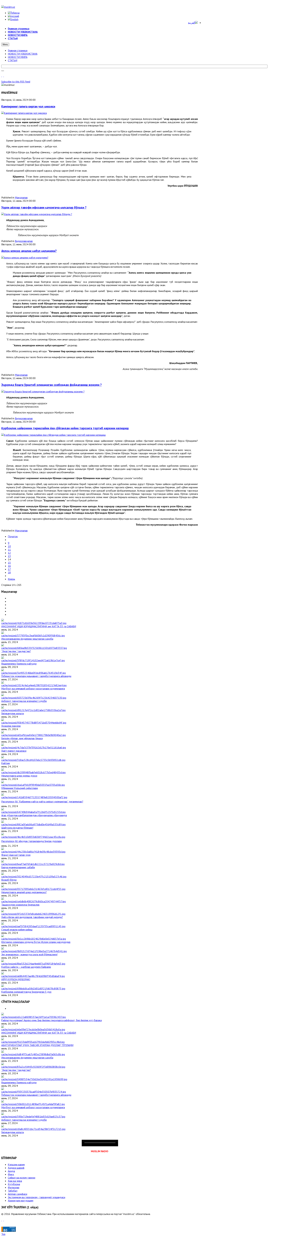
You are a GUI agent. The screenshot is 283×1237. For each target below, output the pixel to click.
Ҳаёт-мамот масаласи (13, 750)
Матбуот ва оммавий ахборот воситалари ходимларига (33, 688)
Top (3, 1234)
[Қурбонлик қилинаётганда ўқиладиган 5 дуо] (33, 988)
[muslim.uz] (8, 7)
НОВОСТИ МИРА (17, 57)
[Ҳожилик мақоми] (33, 722)
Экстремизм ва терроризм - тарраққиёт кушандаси (36, 1197)
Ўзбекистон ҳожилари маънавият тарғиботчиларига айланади (36, 676)
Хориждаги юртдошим (20, 1200)
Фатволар (13, 1187)
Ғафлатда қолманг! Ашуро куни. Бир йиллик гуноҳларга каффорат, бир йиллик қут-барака (51, 1020)
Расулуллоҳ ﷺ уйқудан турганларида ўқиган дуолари (31, 841)
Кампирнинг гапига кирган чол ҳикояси (28, 106)
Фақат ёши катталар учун (15, 854)
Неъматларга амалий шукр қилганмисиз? (24, 892)
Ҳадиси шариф (16, 1167)
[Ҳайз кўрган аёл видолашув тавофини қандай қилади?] (33, 913)
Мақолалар (21, 197)
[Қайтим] (33, 760)
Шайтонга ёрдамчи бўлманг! (17, 827)
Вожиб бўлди (9, 879)
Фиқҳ (11, 1174)
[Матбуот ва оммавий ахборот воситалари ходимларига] (33, 685)
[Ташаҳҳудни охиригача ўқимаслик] (33, 901)
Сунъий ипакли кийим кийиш (16, 929)
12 (9, 552)
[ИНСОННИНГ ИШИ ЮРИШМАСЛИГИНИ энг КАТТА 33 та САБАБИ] (33, 623)
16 (9, 565)
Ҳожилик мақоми (11, 725)
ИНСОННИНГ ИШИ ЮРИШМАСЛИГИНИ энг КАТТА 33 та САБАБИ (38, 626)
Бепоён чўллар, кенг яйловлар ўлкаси (22, 738)
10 (9, 546)
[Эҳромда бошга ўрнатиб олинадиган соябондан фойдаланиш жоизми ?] (43, 391)
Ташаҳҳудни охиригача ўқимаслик (20, 904)
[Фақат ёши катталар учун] (33, 851)
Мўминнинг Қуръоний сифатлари (19, 788)
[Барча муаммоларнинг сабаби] (33, 864)
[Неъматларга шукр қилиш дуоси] (33, 772)
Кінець (11, 579)
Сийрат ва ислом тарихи (21, 1177)
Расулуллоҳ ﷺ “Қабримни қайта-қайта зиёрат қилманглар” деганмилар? (42, 801)
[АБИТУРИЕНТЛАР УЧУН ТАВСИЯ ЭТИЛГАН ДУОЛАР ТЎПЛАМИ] (33, 1041)
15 (9, 562)
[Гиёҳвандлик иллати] (33, 710)
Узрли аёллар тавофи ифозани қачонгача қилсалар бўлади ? (43, 207)
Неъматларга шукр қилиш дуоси (19, 775)
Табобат (13, 1190)
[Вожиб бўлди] (33, 876)
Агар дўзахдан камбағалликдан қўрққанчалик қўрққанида (34, 815)
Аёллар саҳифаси (17, 1194)
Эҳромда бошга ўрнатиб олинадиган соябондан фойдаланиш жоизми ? (51, 385)
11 (9, 549)
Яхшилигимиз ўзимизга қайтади (19, 663)
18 (9, 572)
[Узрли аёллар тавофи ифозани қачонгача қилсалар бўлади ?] (36, 214)
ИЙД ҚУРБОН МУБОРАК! (15, 979)
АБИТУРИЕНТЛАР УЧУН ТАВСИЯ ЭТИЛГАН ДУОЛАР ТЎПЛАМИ (37, 1045)
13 (9, 556)
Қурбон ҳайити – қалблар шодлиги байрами (26, 966)
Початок (13, 536)
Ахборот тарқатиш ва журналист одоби (24, 701)
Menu (5, 44)
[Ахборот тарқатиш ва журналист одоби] (33, 697)
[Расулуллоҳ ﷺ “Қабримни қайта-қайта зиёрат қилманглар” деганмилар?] (34, 797)
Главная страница (17, 50)
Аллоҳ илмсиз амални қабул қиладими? (29, 251)
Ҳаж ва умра (15, 1180)
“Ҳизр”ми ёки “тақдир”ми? (16, 651)
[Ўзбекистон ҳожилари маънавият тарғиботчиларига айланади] (33, 672)
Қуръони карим (16, 1164)
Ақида (11, 1171)
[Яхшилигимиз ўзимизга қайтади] (33, 660)
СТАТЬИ (12, 60)
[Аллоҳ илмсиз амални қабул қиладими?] (24, 257)
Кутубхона (14, 1184)
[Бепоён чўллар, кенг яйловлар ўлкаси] (33, 735)
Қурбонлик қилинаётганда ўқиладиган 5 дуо (26, 991)
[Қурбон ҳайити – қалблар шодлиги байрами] (33, 963)
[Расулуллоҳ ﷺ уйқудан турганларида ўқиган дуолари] (33, 836)
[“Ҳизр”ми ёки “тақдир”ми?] (34, 648)
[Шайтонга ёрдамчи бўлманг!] (33, 824)
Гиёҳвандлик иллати (12, 713)
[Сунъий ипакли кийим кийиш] (33, 926)
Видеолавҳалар (24, 241)
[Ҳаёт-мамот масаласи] (33, 747)
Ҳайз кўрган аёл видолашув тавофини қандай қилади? (32, 917)
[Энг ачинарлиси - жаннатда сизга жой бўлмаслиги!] (34, 951)
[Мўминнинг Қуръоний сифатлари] (33, 784)
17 (9, 569)
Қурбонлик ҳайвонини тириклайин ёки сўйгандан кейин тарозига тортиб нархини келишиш (65, 428)
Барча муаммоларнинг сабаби (18, 867)
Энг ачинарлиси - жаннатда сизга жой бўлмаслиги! (29, 954)
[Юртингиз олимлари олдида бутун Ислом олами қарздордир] (33, 938)
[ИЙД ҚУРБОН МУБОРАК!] (33, 976)
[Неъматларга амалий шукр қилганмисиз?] (33, 889)
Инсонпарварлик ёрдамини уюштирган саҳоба (27, 638)
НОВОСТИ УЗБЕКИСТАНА (22, 53)
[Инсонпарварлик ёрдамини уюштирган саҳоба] (33, 635)
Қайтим (5, 763)
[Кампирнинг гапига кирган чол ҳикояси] (24, 113)
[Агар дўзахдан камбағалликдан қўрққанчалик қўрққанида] (33, 812)
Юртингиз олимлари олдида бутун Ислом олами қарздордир (35, 942)
